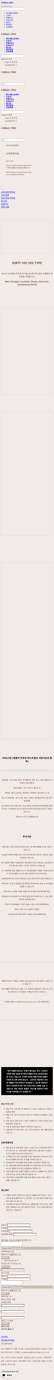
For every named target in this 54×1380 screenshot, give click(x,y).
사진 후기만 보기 (11, 1260)
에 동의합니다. (16, 1240)
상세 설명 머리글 (8, 191)
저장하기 (5, 1257)
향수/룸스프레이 (12, 13)
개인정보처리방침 (7, 1340)
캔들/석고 (9, 17)
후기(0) (4, 200)
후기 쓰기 (5, 1266)
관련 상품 (5, 206)
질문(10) (4, 203)
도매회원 (9, 27)
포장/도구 (9, 20)
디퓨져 (8, 15)
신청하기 (5, 1323)
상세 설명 (5, 194)
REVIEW (9, 24)
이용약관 (4, 1336)
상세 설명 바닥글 (8, 197)
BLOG (8, 22)
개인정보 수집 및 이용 (10, 1240)
